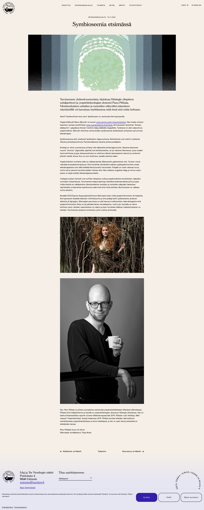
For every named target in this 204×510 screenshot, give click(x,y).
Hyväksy (146, 497)
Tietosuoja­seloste (20, 507)
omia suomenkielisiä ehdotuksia (99, 125)
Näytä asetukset (191, 497)
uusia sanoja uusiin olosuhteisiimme (111, 122)
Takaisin (102, 451)
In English (196, 5)
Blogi (112, 5)
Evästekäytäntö (7, 507)
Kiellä (168, 497)
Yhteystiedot (135, 5)
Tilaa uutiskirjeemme (71, 472)
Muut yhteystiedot (27, 487)
